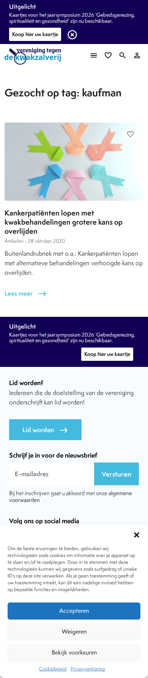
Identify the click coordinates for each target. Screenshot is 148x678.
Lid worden (45, 430)
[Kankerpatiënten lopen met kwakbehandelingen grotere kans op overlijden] (74, 162)
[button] (136, 534)
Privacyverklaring (88, 668)
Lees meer (26, 293)
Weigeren (74, 632)
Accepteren (74, 611)
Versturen (116, 474)
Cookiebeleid (53, 668)
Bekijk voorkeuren (74, 652)
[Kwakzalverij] (35, 56)
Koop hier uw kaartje (35, 34)
